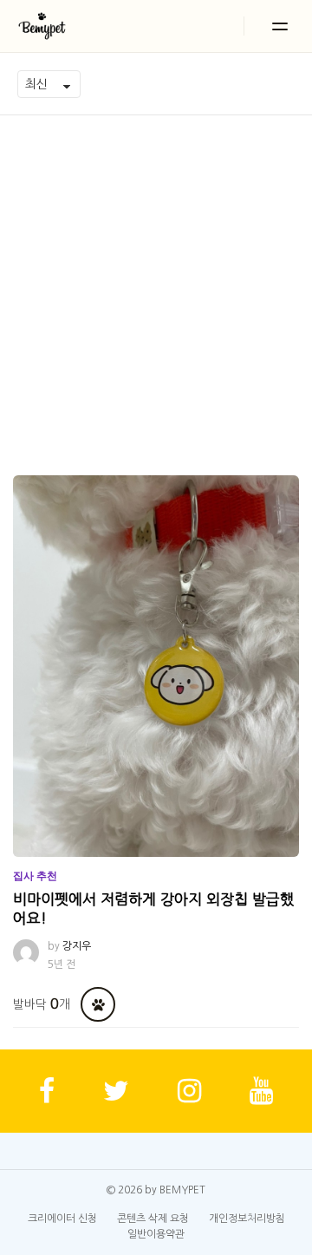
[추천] (98, 1004)
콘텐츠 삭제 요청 (153, 1218)
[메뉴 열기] (279, 26)
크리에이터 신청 (62, 1218)
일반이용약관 (156, 1234)
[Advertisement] (156, 280)
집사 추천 (35, 876)
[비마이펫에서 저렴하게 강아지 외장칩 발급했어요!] (156, 666)
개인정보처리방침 (247, 1218)
